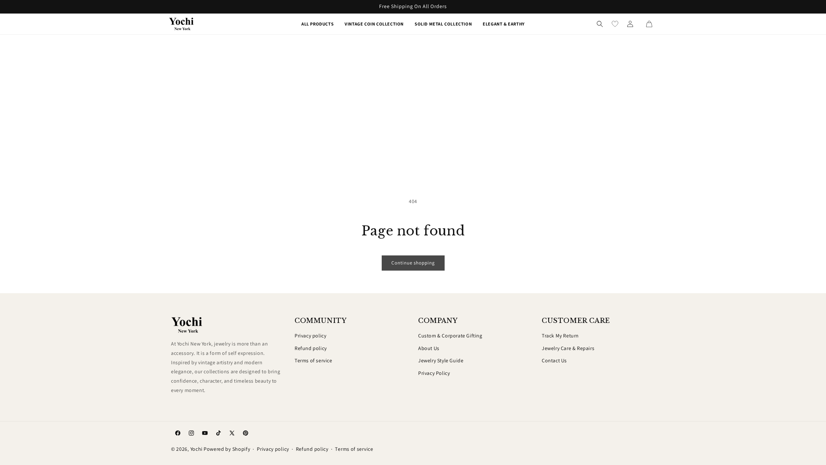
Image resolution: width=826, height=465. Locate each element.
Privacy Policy (434, 373)
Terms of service (313, 360)
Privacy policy (310, 335)
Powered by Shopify (227, 449)
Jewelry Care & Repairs (568, 348)
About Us (428, 348)
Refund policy (311, 348)
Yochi (196, 449)
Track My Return (560, 335)
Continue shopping (413, 263)
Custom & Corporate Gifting (450, 335)
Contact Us (554, 360)
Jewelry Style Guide (440, 360)
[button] (600, 24)
